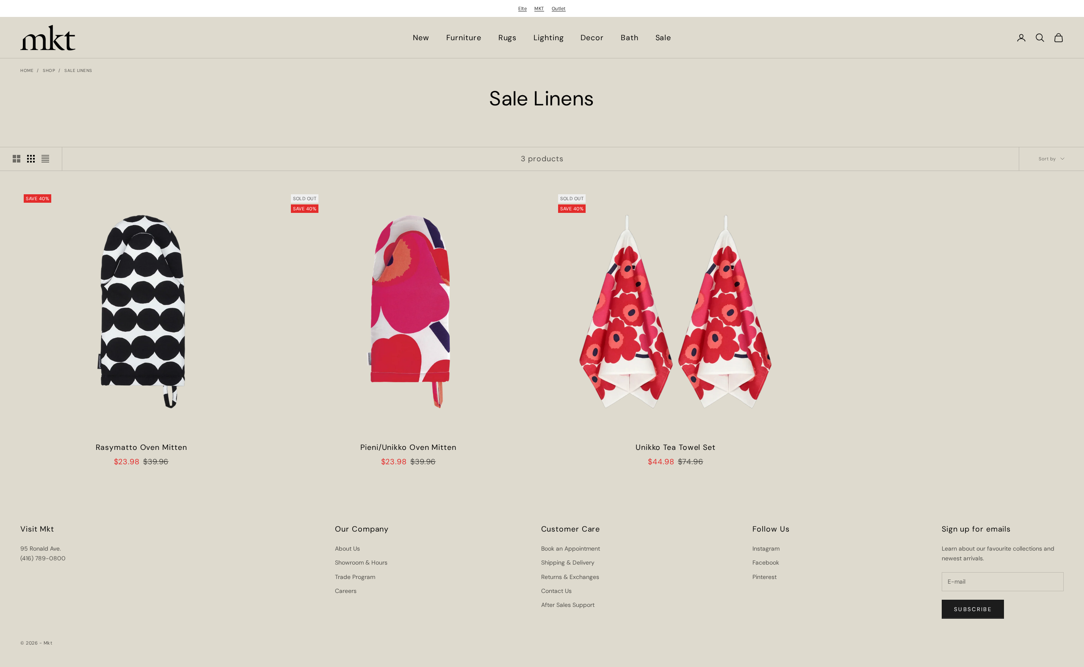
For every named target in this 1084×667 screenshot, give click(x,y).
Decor (592, 38)
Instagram (766, 548)
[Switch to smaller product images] (31, 158)
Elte (522, 8)
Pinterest (764, 577)
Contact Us (556, 591)
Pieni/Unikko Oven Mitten (408, 447)
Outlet (559, 8)
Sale (663, 38)
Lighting (549, 38)
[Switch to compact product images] (45, 158)
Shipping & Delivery (568, 562)
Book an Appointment (570, 548)
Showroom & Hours (361, 562)
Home (26, 70)
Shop (49, 70)
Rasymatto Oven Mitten (141, 447)
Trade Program (355, 577)
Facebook (765, 562)
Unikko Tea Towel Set (676, 447)
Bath (630, 38)
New (421, 38)
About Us (347, 548)
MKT (539, 8)
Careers (346, 591)
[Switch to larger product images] (16, 158)
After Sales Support (568, 605)
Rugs (507, 38)
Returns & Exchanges (570, 577)
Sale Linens (78, 70)
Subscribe (973, 609)
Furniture (463, 38)
